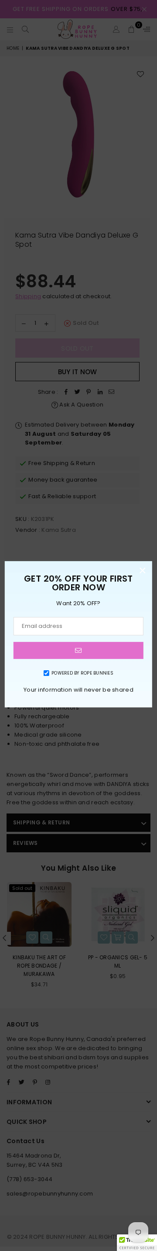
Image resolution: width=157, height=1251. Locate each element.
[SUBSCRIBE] (78, 650)
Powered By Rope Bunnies (82, 673)
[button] (137, 1242)
